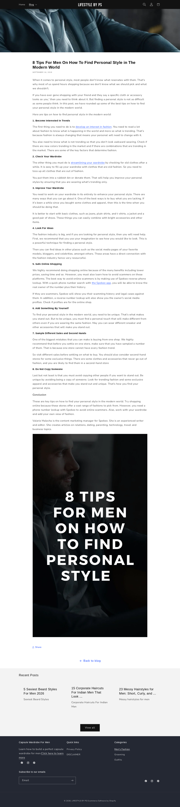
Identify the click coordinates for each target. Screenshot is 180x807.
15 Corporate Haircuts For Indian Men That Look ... (87, 692)
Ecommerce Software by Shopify (102, 801)
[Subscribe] (72, 780)
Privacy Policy (74, 749)
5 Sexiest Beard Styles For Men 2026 (40, 691)
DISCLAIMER (73, 754)
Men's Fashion (122, 749)
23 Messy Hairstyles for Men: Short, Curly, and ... (137, 691)
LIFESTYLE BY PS (79, 801)
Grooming (119, 754)
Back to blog (92, 661)
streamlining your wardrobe (88, 162)
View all (90, 727)
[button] (32, 4)
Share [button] (38, 647)
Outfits (118, 759)
